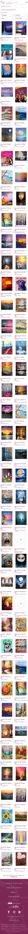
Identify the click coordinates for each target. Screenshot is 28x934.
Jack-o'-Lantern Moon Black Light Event (21, 616)
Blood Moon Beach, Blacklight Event (19, 552)
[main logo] (3, 1)
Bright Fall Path (4, 679)
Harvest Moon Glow (19, 487)
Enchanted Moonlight (19, 146)
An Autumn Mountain (19, 82)
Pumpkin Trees (4, 572)
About (14, 892)
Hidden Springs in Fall (5, 508)
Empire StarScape (19, 167)
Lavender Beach (4, 104)
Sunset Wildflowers (19, 40)
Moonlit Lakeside (18, 508)
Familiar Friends (4, 615)
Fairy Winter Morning (19, 849)
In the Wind (17, 189)
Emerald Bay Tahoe (19, 743)
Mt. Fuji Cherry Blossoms (6, 125)
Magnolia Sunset (18, 274)
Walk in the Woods (5, 743)
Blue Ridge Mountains (5, 317)
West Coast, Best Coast (20, 253)
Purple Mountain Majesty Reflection (6, 254)
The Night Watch (4, 785)
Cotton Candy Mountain (6, 871)
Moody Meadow (4, 146)
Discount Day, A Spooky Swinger (20, 531)
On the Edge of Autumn (20, 721)
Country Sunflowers (5, 828)
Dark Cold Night (18, 572)
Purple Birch (17, 807)
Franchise (14, 897)
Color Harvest (4, 700)
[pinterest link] (19, 912)
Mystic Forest (3, 402)
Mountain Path (4, 764)
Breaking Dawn (4, 444)
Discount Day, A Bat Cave (20, 594)
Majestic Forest (4, 466)
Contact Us (14, 920)
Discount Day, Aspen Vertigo (21, 636)
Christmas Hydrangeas (19, 871)
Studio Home (9, 2)
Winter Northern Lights (6, 849)
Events (16, 2)
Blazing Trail (17, 785)
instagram (14, 912)
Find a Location (14, 883)
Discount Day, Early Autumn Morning (21, 339)
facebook (8, 912)
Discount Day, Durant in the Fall (21, 829)
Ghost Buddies (4, 487)
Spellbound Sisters (5, 551)
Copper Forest (4, 359)
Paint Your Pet (18, 295)
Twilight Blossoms (4, 423)
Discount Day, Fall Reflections (7, 231)
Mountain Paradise (19, 657)
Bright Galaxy (3, 338)
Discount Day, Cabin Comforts (21, 764)
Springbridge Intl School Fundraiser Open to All (20, 232)
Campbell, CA (4, 6)
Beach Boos (3, 530)
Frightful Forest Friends (20, 444)
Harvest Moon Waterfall (20, 359)
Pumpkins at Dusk (4, 210)
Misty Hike (17, 61)
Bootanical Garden (5, 594)
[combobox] (7, 15)
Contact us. (14, 877)
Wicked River (17, 380)
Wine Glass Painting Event (20, 210)
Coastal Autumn (18, 423)
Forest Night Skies (5, 274)
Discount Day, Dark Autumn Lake (21, 467)
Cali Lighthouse (18, 125)
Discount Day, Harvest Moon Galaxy (7, 83)
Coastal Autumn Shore (5, 189)
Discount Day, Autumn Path (21, 402)
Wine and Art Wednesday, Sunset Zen (6, 296)
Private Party (14, 888)
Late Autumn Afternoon (20, 317)
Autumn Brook (4, 636)
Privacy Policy (14, 916)
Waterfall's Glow (4, 40)
